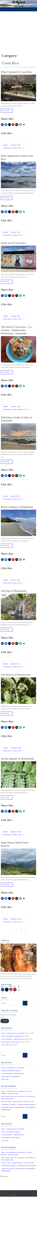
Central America (7, 147)
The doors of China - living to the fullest (11, 1096)
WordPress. (24, 1189)
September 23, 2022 (16, 827)
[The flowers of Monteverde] (18, 687)
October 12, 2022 (15, 577)
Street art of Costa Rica (13, 241)
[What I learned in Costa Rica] (18, 88)
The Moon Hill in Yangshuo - (8, 1099)
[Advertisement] (18, 30)
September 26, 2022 (16, 744)
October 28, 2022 (15, 494)
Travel (19, 147)
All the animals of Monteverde (17, 754)
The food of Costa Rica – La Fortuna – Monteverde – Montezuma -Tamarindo (16, 328)
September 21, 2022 (16, 914)
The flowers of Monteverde (15, 670)
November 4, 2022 (15, 315)
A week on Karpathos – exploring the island (12, 1033)
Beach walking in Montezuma (17, 504)
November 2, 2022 (15, 405)
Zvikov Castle (4, 1039)
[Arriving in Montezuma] (18, 603)
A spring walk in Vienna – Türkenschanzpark (12, 1102)
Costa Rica (14, 147)
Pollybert (5, 145)
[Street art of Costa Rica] (18, 258)
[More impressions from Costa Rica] (18, 174)
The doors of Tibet (29, 1096)
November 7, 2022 (15, 231)
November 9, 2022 (15, 145)
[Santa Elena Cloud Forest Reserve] (18, 857)
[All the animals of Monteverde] (18, 770)
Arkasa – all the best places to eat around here (13, 1028)
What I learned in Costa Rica (16, 71)
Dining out (21, 407)
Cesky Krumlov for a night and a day (10, 1036)
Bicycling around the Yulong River (27, 1099)
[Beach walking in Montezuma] (18, 520)
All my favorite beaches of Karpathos (10, 1030)
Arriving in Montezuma (13, 587)
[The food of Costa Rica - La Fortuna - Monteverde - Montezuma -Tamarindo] (18, 347)
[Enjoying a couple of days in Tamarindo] (18, 434)
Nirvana (18, 1189)
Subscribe (4, 1015)
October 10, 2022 (15, 660)
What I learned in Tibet (7, 1093)
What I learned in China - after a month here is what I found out (17, 1091)
